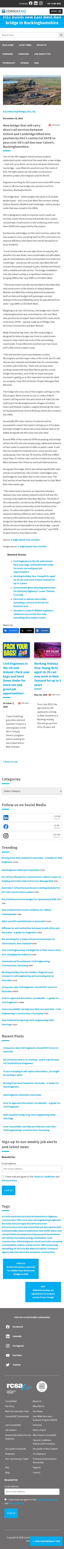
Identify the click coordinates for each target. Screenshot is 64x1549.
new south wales (48, 1230)
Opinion (24, 63)
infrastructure (39, 1223)
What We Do (38, 1406)
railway (10, 1238)
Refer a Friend (39, 1430)
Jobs (36, 63)
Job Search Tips (42, 54)
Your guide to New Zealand (45, 1448)
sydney (21, 1245)
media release (18, 1230)
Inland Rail (33, 1227)
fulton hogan (19, 1223)
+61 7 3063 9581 (54, 3)
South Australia (42, 1241)
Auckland (16, 1216)
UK (33, 111)
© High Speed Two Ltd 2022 (25, 539)
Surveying (23, 54)
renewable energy (23, 1238)
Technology (8, 63)
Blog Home (8, 45)
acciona (6, 1216)
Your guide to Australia (15, 1448)
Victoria (21, 1248)
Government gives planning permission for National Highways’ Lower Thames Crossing (34, 591)
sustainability (9, 1245)
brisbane (36, 1216)
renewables (40, 1238)
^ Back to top (10, 761)
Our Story (9, 1406)
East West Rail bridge (14, 111)
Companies (7, 54)
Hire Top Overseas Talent (17, 1459)
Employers (10, 1454)
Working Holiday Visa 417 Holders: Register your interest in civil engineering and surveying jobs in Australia (28, 976)
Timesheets (23, 3)
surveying (57, 1241)
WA (27, 1248)
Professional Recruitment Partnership (45, 1460)
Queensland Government (46, 1234)
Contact (36, 1472)
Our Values (38, 1411)
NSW (13, 1234)
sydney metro (32, 1245)
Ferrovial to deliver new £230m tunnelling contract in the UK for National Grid (31, 602)
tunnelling (7, 1248)
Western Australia (19, 1252)
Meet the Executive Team (17, 1411)
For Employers (39, 1454)
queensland (26, 1234)
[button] (56, 11)
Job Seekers (11, 1430)
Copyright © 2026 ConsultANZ (21, 1537)
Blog (7, 1472)
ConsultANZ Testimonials (17, 1416)
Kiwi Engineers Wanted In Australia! (23, 870)
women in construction (42, 1252)
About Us (37, 1401)
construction (9, 1220)
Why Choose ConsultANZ (44, 1435)
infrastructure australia (15, 1227)
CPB (18, 1220)
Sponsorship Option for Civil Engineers (18, 1437)
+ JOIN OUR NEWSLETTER (46, 1541)
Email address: (9, 1163)
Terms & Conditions (44, 1176)
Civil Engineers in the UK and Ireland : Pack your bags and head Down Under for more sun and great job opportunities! (16, 678)
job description (48, 1227)
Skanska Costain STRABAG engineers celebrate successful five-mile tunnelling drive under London (33, 614)
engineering (43, 1220)
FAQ (7, 1467)
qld (18, 1234)
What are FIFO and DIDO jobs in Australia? (26, 921)
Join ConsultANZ (13, 1425)
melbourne (32, 1230)
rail (3, 1238)
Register (37, 1467)
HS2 (29, 111)
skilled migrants (25, 1241)
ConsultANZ (11, 1401)
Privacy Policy (9, 1180)
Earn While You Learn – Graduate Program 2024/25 (45, 1418)
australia (26, 1216)
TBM (42, 1245)
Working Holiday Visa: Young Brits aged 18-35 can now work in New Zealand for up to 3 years (34, 580)
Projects (41, 45)
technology (52, 1245)
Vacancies (37, 1425)
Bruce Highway (49, 1216)
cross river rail (29, 1220)
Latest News (25, 45)
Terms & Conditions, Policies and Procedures (44, 1442)
